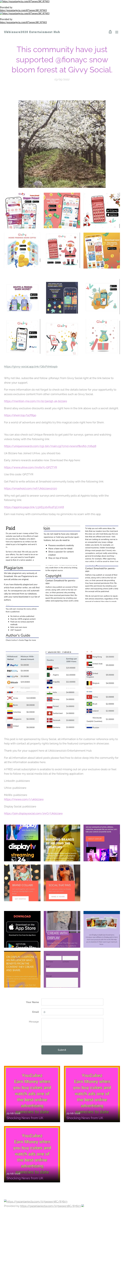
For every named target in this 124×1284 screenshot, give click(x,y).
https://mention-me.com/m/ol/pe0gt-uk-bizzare (35, 401)
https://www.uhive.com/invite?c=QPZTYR (30, 467)
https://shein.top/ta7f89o (20, 415)
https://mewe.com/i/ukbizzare (24, 799)
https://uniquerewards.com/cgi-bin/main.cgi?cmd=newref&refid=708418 (50, 446)
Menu (117, 32)
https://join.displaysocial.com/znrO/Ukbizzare (33, 813)
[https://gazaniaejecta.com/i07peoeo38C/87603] (62, 1)
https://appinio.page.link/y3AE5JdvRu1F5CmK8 (34, 507)
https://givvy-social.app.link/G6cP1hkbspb (30, 366)
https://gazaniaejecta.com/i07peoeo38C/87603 (23, 10)
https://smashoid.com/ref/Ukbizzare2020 (30, 488)
